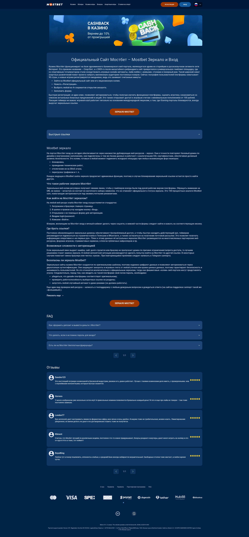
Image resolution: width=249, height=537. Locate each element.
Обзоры (81, 4)
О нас (102, 487)
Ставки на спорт (124, 4)
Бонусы (100, 4)
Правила (110, 487)
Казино (73, 4)
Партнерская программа (136, 487)
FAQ (149, 487)
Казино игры (90, 4)
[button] (123, 502)
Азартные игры (110, 4)
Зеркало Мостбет (124, 112)
